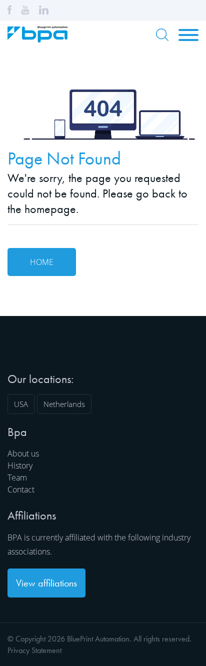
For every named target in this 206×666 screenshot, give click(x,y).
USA (21, 404)
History (20, 465)
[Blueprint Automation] (38, 39)
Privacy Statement (35, 650)
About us (23, 453)
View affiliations (46, 583)
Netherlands (64, 404)
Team (17, 477)
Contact (21, 489)
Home (42, 262)
